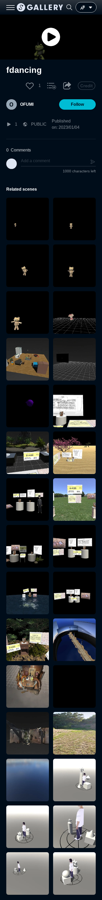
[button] (69, 7)
